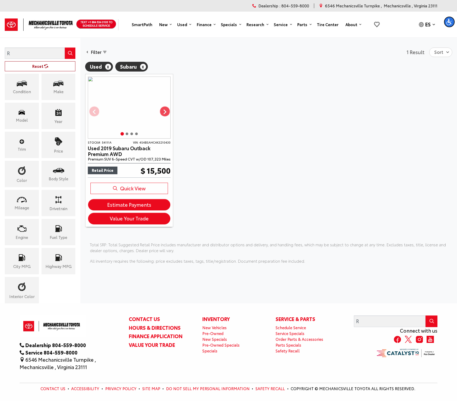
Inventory (216, 319)
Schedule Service (291, 327)
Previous (94, 112)
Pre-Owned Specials (221, 345)
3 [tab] (131, 134)
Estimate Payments (129, 204)
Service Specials (290, 333)
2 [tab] (127, 134)
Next (165, 112)
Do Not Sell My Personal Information (208, 388)
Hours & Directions (155, 327)
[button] (142, 24)
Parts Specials (288, 345)
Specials (209, 350)
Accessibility (85, 388)
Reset (38, 66)
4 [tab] (136, 134)
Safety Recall (288, 350)
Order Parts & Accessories (299, 339)
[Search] (70, 53)
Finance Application (155, 336)
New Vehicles (214, 327)
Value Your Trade (129, 218)
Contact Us (144, 319)
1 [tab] (122, 133)
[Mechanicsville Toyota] (40, 23)
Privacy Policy (120, 388)
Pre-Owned (212, 333)
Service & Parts (295, 319)
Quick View (133, 188)
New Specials (214, 339)
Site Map (151, 388)
